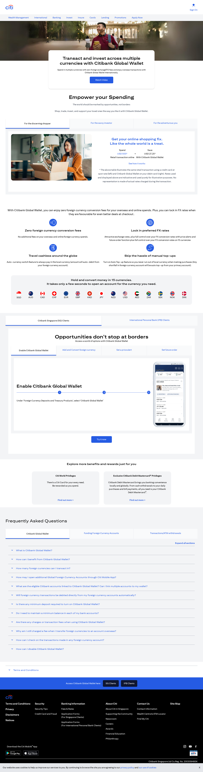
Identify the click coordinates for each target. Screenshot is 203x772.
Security (39, 703)
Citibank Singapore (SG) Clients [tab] (53, 320)
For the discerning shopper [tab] (37, 123)
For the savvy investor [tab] (101, 123)
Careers (109, 723)
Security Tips (41, 709)
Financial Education (115, 733)
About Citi (111, 703)
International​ (40, 17)
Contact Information (147, 709)
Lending (105, 17)
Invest (69, 17)
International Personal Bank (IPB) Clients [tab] (150, 320)
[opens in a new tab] (9, 7)
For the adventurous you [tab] (165, 123)
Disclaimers (12, 714)
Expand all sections (185, 543)
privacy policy (127, 767)
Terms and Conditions (18, 703)
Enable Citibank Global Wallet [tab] (33, 350)
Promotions (120, 17)
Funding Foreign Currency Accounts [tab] (101, 533)
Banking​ (57, 17)
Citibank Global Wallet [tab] (37, 533)
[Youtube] (190, 746)
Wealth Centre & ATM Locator (151, 714)
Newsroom (111, 719)
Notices (10, 720)
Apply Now (137, 17)
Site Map (175, 703)
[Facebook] (195, 746)
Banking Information (73, 703)
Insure (81, 17)
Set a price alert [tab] (124, 350)
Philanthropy (112, 738)
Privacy (10, 709)
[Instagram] (184, 746)
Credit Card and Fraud (46, 714)
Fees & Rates (67, 709)
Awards (109, 728)
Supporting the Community (119, 714)
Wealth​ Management (18, 17)
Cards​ (93, 17)
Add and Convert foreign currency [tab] (78, 350)
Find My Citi (143, 719)
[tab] (18, 17)
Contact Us (143, 703)
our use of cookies (147, 767)
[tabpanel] (101, 161)
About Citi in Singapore (117, 709)
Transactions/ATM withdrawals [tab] (165, 533)
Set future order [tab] (169, 350)
